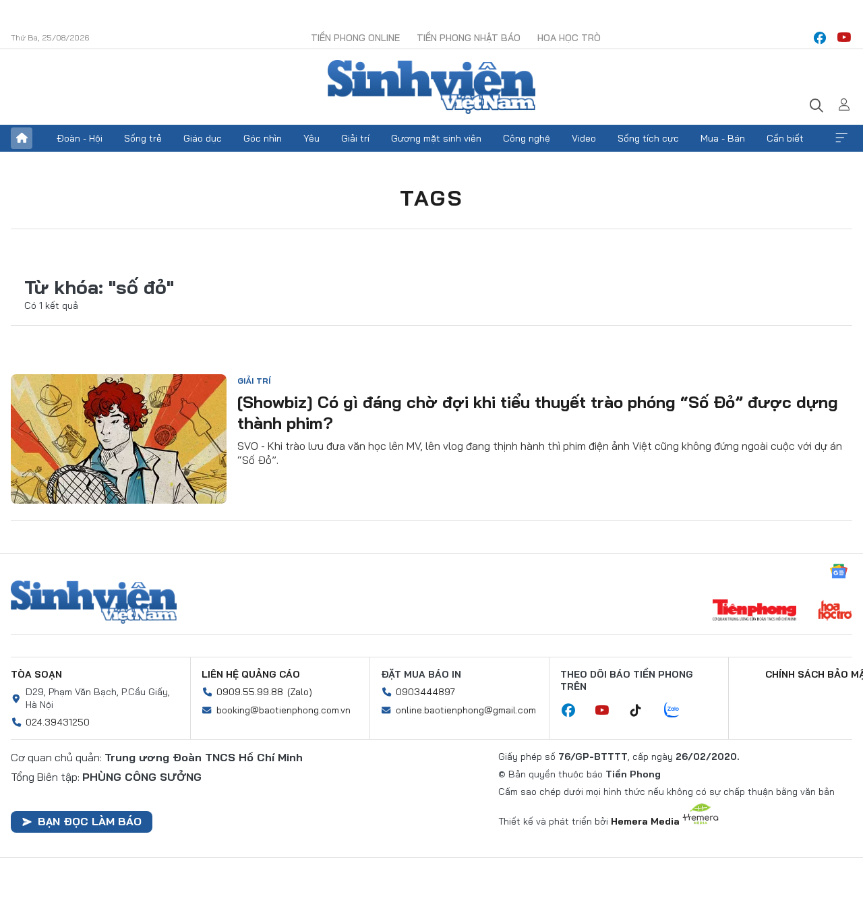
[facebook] (820, 38)
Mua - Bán (723, 138)
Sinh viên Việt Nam (94, 602)
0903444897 (425, 692)
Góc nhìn (262, 138)
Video (584, 138)
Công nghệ (526, 138)
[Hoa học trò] (835, 611)
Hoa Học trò (569, 38)
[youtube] (844, 38)
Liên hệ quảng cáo (251, 674)
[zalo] (678, 711)
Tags (431, 197)
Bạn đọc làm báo (90, 821)
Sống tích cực (648, 138)
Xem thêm (841, 138)
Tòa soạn (36, 674)
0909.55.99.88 (249, 692)
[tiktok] (642, 711)
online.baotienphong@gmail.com (466, 710)
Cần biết (785, 138)
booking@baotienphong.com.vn (283, 710)
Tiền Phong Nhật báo (468, 38)
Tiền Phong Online (355, 38)
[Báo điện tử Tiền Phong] (754, 611)
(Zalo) (299, 692)
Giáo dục (202, 138)
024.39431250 (58, 722)
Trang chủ (21, 138)
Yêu (311, 138)
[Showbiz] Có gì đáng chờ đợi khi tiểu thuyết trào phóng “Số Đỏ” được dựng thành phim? (537, 412)
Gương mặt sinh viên (436, 138)
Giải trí (355, 138)
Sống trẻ (143, 138)
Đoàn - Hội (79, 138)
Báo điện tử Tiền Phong (431, 87)
